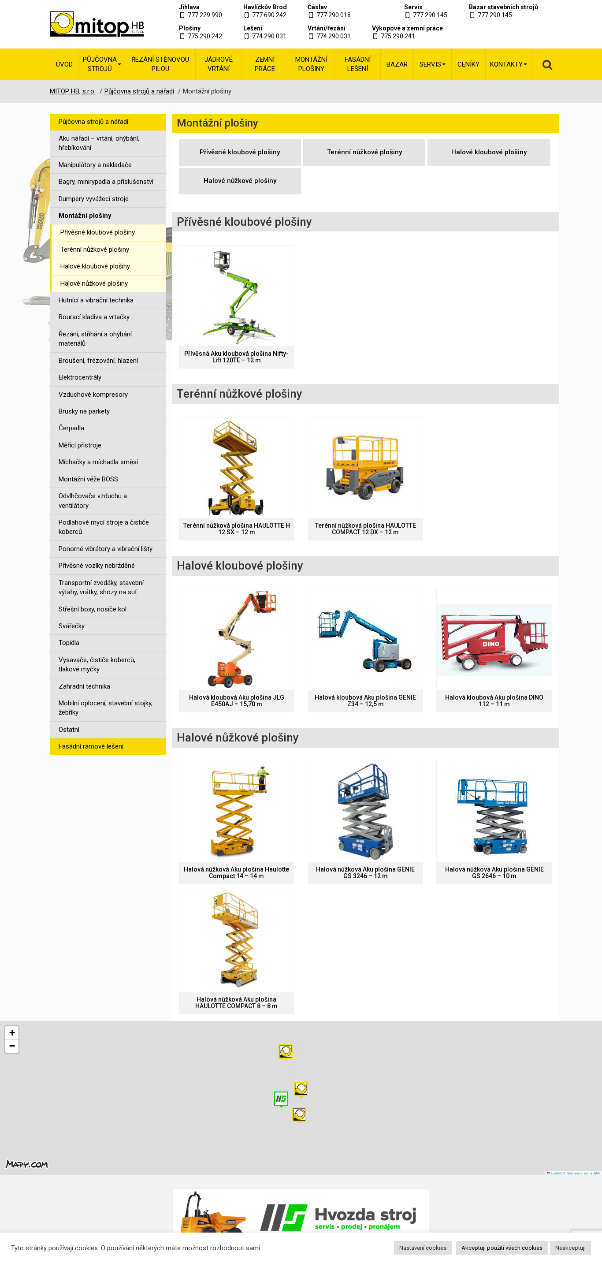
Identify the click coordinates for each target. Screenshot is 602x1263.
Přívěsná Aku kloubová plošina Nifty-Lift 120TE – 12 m (236, 357)
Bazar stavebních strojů (503, 7)
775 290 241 (398, 36)
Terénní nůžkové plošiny (94, 249)
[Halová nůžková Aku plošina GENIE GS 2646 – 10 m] (494, 811)
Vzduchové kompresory (93, 395)
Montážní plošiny (311, 64)
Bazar (397, 64)
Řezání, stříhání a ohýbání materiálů (95, 338)
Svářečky (72, 626)
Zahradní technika (84, 686)
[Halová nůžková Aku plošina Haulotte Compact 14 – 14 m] (236, 811)
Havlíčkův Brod (265, 7)
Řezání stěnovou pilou (160, 64)
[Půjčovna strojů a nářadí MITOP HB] (86, 24)
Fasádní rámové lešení (91, 746)
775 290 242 (205, 36)
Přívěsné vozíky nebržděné (97, 566)
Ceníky (468, 64)
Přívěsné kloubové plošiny (97, 232)
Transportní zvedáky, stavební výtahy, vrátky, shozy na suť (101, 587)
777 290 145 (430, 15)
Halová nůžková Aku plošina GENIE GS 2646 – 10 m (494, 872)
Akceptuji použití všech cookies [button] (502, 1247)
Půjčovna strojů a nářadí (93, 122)
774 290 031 (269, 36)
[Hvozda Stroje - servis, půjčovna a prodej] (301, 1217)
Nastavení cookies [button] (422, 1247)
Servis (413, 7)
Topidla (69, 643)
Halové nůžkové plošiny (94, 283)
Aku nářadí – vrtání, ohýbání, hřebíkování (99, 143)
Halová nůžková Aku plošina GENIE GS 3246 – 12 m (365, 872)
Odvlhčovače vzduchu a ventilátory (93, 500)
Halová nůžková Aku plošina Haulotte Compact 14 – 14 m (236, 872)
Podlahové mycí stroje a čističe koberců (104, 527)
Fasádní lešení (358, 64)
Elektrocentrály (80, 377)
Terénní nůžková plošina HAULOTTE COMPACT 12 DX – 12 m (365, 529)
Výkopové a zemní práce (407, 28)
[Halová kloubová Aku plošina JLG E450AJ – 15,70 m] (236, 639)
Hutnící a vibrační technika (96, 300)
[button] (286, 1052)
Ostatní (69, 730)
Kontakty (506, 64)
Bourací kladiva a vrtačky (94, 317)
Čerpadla (71, 428)
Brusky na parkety (84, 411)
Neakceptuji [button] (570, 1247)
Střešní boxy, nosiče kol (92, 609)
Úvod (64, 64)
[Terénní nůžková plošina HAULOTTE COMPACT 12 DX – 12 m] (365, 467)
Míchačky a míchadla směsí (98, 462)
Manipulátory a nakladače (95, 165)
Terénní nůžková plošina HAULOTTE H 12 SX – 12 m (236, 529)
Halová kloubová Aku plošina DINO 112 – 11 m (494, 701)
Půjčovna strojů (100, 64)
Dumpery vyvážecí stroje (94, 199)
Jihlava (189, 7)
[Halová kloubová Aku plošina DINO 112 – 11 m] (494, 639)
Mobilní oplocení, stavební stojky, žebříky (105, 707)
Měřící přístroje (80, 445)
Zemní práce (265, 64)
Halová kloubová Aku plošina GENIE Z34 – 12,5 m (365, 701)
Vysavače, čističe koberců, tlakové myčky (97, 664)
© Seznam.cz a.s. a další (581, 1172)
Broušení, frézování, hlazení (98, 361)
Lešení (252, 28)
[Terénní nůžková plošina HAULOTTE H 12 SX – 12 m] (236, 467)
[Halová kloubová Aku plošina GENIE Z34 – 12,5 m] (365, 639)
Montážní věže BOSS (88, 479)
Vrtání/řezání (327, 28)
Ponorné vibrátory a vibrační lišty (105, 549)
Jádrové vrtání (218, 64)
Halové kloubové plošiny (95, 266)
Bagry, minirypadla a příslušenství (106, 182)
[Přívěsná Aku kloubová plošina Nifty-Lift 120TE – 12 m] (236, 296)
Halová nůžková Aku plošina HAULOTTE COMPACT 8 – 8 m (236, 1003)
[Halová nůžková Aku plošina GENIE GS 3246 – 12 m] (365, 811)
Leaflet (555, 1172)
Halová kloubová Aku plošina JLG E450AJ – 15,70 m (236, 701)
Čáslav (317, 7)
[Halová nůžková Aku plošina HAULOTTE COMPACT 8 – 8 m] (236, 941)
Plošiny (190, 28)
